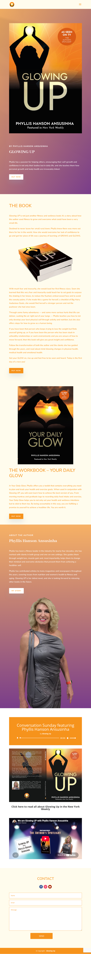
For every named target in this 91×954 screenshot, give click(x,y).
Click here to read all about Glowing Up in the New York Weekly (45, 808)
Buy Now (16, 177)
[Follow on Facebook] (41, 887)
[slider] (72, 738)
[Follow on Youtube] (50, 887)
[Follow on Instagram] (45, 887)
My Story (16, 591)
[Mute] (68, 738)
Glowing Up (50, 951)
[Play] (17, 738)
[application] (45, 738)
